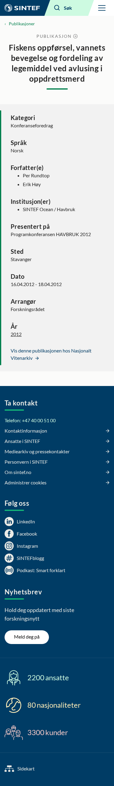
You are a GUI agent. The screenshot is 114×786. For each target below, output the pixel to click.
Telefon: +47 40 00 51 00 (30, 420)
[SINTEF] (22, 8)
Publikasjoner (22, 23)
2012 (16, 334)
